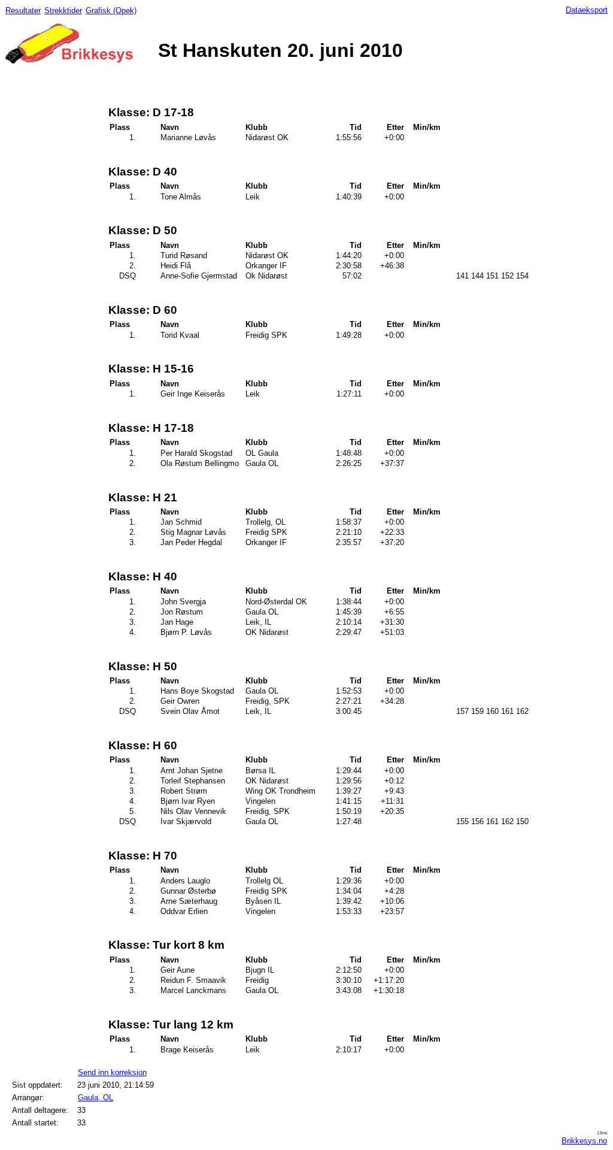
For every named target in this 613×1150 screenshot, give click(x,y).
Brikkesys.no (584, 1140)
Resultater (23, 10)
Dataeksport (587, 9)
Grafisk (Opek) (111, 10)
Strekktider (63, 10)
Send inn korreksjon (112, 1072)
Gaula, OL (95, 1097)
